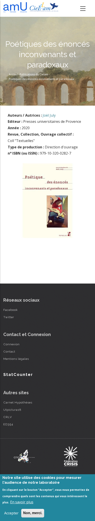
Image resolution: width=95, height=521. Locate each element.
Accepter (11, 513)
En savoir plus (21, 502)
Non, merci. (32, 513)
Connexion (11, 344)
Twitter (8, 317)
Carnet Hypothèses (17, 402)
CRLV (7, 417)
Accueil (13, 74)
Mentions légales (16, 358)
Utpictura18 (12, 409)
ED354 (8, 424)
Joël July (49, 115)
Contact (9, 351)
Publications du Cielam (34, 74)
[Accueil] (31, 7)
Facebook (10, 310)
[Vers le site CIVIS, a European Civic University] (24, 456)
